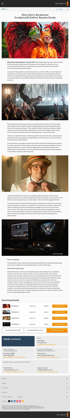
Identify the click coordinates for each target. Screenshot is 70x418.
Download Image (58, 56)
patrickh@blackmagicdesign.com (48, 357)
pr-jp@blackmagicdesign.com (47, 344)
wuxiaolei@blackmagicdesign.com (14, 357)
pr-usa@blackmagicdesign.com (13, 371)
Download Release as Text (35, 330)
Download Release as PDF (13, 330)
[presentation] (4, 40)
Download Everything (57, 330)
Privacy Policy (27, 409)
